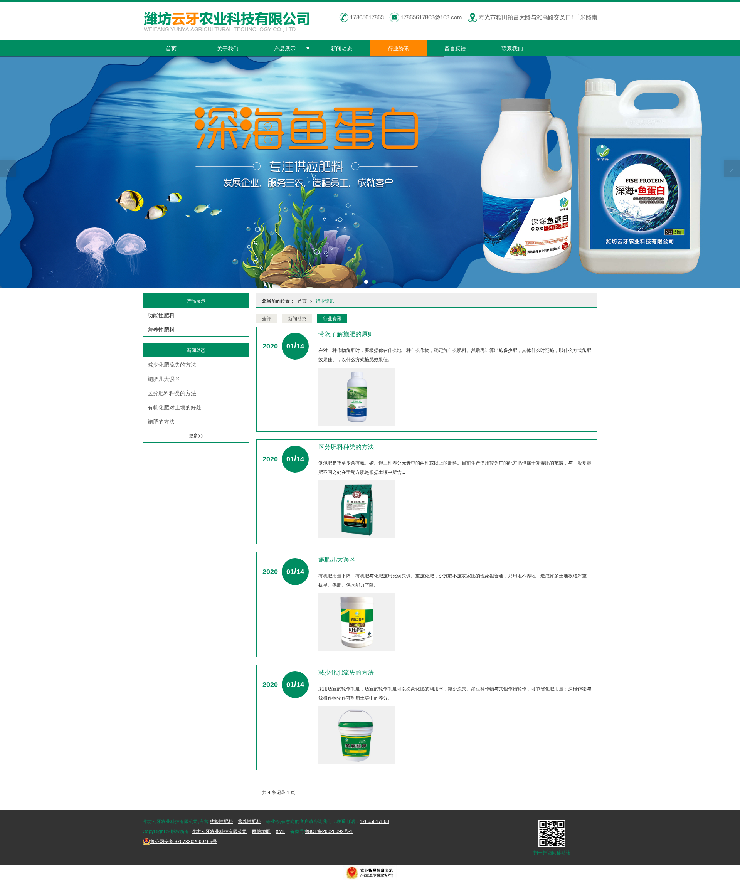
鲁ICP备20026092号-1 (329, 831)
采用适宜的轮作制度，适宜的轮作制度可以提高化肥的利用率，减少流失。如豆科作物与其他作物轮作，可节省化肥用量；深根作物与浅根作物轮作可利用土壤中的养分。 (454, 693)
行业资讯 (398, 48)
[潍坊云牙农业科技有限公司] (370, 172)
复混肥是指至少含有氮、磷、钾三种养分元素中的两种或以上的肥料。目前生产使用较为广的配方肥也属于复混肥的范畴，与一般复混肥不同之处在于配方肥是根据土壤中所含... (454, 467)
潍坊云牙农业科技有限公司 (219, 831)
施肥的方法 (161, 421)
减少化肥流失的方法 (172, 364)
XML (280, 831)
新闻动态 (341, 48)
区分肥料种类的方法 (172, 393)
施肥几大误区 (164, 378)
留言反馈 (455, 48)
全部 (266, 318)
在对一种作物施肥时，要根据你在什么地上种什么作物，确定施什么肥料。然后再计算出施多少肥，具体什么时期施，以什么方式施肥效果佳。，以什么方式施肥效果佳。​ (454, 354)
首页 (171, 48)
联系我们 (512, 48)
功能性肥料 (161, 315)
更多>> (196, 435)
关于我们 (228, 48)
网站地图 (261, 831)
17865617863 (374, 821)
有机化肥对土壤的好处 (175, 407)
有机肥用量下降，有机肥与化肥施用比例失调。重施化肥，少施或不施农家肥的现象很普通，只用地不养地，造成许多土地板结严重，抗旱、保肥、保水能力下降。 (454, 580)
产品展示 (285, 48)
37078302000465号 (183, 841)
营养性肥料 (161, 329)
